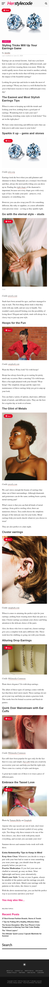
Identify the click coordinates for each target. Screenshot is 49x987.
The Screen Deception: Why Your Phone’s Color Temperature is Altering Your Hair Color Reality (21, 926)
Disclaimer (39, 970)
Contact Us (19, 970)
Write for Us (29, 970)
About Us (9, 970)
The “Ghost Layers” (10, 930)
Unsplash (28, 820)
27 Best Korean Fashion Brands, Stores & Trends (21, 918)
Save (7, 10)
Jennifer (7, 53)
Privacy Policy (12, 972)
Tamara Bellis (15, 820)
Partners (22, 972)
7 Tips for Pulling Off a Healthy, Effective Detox (20, 922)
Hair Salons (31, 972)
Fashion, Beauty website (15, 982)
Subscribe (40, 972)
